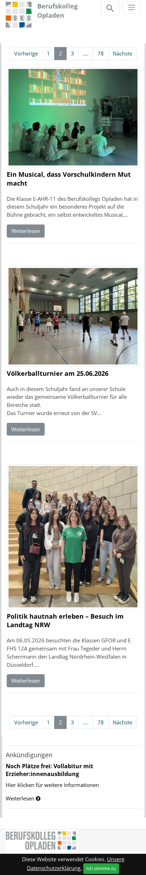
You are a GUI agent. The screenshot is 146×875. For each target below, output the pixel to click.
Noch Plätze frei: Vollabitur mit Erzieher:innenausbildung (49, 770)
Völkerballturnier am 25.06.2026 (57, 373)
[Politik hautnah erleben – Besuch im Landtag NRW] (73, 537)
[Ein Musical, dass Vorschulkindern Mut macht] (73, 118)
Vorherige (26, 53)
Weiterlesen (25, 230)
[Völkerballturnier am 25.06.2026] (73, 316)
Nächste (122, 53)
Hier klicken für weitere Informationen (52, 784)
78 (100, 53)
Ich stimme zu (101, 868)
